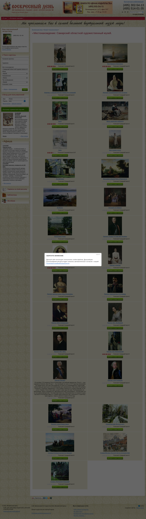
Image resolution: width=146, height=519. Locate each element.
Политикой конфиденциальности (57, 263)
